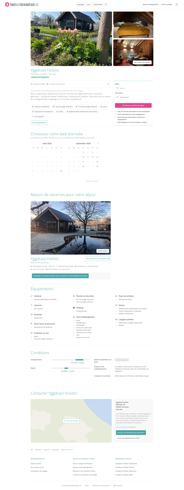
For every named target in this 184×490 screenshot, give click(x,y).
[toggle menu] (176, 4)
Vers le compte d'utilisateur (83, 464)
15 (56, 162)
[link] (22, 4)
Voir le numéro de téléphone (126, 427)
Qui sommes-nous (37, 467)
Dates (89, 5)
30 (61, 171)
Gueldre (43, 74)
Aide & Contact (36, 464)
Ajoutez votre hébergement (82, 467)
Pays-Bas (52, 74)
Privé (87, 486)
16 (61, 162)
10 (33, 162)
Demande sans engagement (40, 77)
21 (52, 166)
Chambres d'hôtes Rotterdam (125, 471)
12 (42, 162)
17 (33, 166)
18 (38, 166)
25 (38, 171)
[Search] (106, 4)
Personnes (119, 93)
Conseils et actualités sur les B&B (85, 475)
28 (52, 171)
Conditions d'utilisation (101, 486)
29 (56, 171)
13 (47, 162)
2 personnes (97, 4)
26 (42, 171)
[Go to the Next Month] (98, 143)
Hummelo (80, 5)
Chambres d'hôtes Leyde (124, 475)
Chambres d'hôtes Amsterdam (126, 464)
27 (47, 171)
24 (33, 171)
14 (52, 162)
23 (61, 166)
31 (33, 176)
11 (38, 162)
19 (42, 166)
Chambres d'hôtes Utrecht (124, 467)
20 (47, 166)
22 (56, 166)
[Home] (32, 449)
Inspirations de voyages (39, 471)
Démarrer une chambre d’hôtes (84, 471)
